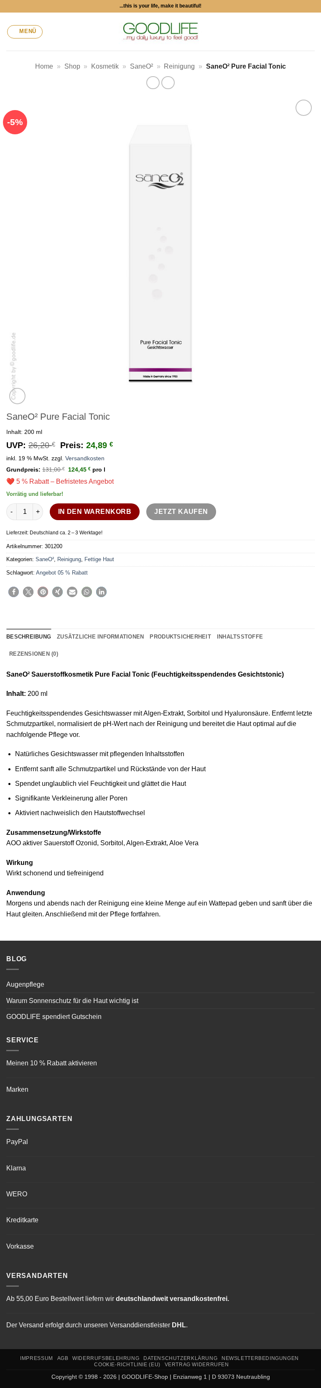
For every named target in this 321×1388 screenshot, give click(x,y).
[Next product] (152, 82)
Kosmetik (105, 66)
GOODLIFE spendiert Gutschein (54, 1016)
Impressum (36, 1358)
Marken (17, 1089)
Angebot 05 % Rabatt (62, 573)
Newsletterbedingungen (260, 1358)
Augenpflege (25, 984)
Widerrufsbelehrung (105, 1358)
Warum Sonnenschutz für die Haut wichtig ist (72, 1000)
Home (44, 66)
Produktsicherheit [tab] (180, 637)
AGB (63, 1358)
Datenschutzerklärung (180, 1358)
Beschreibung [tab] (28, 637)
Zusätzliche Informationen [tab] (100, 637)
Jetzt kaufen (181, 511)
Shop (72, 66)
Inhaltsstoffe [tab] (240, 637)
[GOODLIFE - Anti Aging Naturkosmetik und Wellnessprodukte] (160, 31)
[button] (25, 31)
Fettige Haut (99, 559)
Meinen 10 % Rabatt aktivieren (51, 1063)
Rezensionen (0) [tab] (33, 654)
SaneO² (141, 66)
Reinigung (179, 66)
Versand (31, 1325)
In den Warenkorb (94, 511)
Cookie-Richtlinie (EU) (127, 1364)
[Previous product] (167, 82)
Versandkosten (84, 458)
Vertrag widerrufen (197, 1364)
